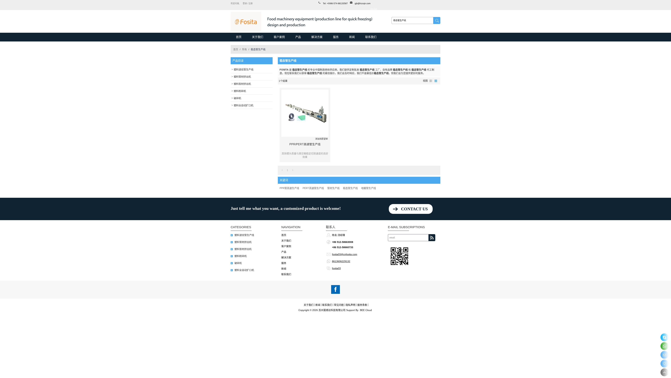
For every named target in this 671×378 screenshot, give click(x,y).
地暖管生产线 (368, 188)
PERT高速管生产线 (313, 188)
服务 (336, 37)
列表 (431, 81)
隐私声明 (350, 305)
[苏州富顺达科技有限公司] (246, 22)
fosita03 (336, 268)
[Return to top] (664, 372)
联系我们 (370, 37)
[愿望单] (664, 364)
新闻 (352, 37)
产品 (298, 37)
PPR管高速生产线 (289, 188)
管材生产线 (333, 188)
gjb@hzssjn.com (362, 3)
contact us (414, 209)
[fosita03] (664, 337)
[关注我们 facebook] (335, 289)
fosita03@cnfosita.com (344, 254)
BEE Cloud (366, 310)
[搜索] (436, 20)
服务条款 (362, 305)
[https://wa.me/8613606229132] (664, 346)
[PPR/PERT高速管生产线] (305, 113)
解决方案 (317, 37)
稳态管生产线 (350, 188)
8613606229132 (341, 261)
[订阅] (431, 237)
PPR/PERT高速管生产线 (304, 144)
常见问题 (339, 305)
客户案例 (279, 37)
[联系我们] (664, 355)
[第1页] (282, 170)
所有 (244, 49)
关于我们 (257, 37)
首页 (238, 37)
